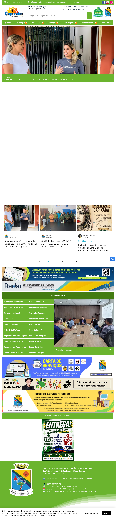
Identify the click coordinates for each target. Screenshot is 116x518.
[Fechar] (113, 513)
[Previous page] (44, 261)
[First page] (39, 261)
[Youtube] (107, 2)
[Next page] (72, 261)
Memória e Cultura (85, 241)
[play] (109, 76)
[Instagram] (111, 2)
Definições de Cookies (90, 513)
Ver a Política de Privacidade (45, 515)
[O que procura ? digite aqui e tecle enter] (89, 15)
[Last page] (77, 261)
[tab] (58, 295)
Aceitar (106, 513)
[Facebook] (104, 2)
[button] (21, 22)
